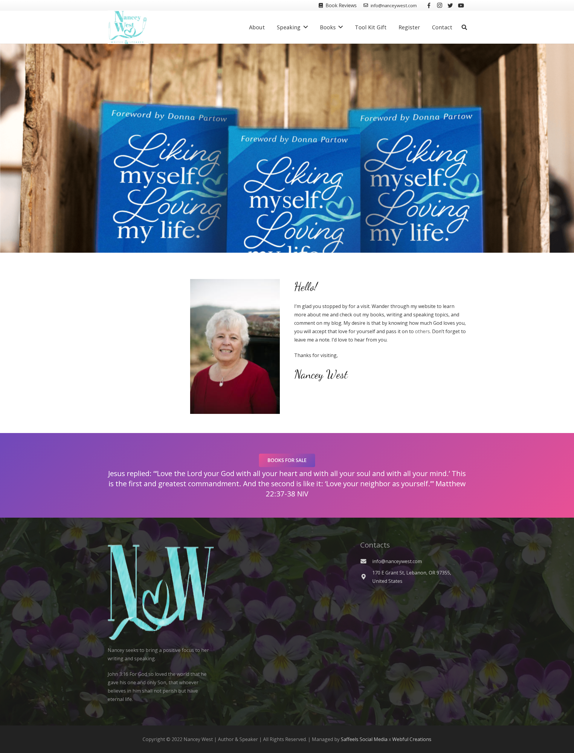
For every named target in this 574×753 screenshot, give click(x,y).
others (422, 331)
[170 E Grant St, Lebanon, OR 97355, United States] (366, 577)
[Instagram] (439, 5)
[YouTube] (461, 5)
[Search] (464, 27)
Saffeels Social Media (364, 739)
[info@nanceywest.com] (366, 561)
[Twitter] (450, 5)
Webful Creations (411, 739)
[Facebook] (428, 5)
